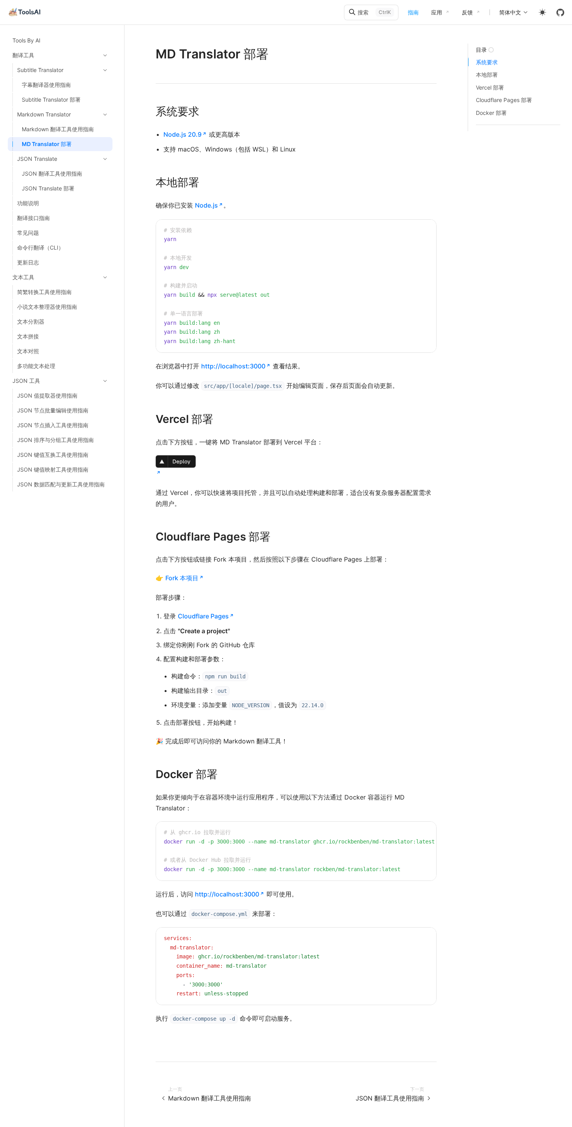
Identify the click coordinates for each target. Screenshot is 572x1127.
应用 (436, 12)
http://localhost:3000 (233, 366)
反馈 (467, 12)
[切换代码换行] (413, 231)
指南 (413, 12)
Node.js (206, 205)
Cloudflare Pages (203, 616)
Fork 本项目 (181, 578)
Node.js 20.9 (182, 134)
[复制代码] (424, 231)
